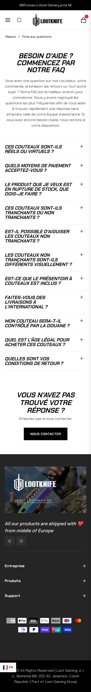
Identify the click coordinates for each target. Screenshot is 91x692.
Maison (10, 36)
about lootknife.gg (33, 500)
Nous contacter (45, 434)
